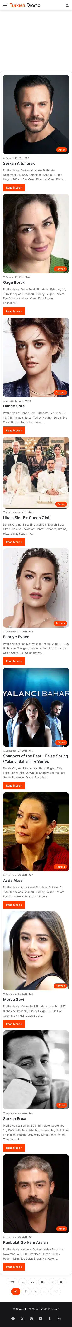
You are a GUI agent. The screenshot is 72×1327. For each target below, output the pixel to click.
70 (32, 1281)
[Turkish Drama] (25, 5)
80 (42, 1281)
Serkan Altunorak (19, 163)
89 (61, 1281)
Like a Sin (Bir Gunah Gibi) (27, 517)
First (11, 1281)
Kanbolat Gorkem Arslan (25, 1242)
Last (55, 1291)
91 (26, 1291)
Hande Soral (14, 406)
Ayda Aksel (13, 880)
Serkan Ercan (15, 1118)
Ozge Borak (14, 282)
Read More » (14, 187)
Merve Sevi (13, 999)
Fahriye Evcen (16, 637)
